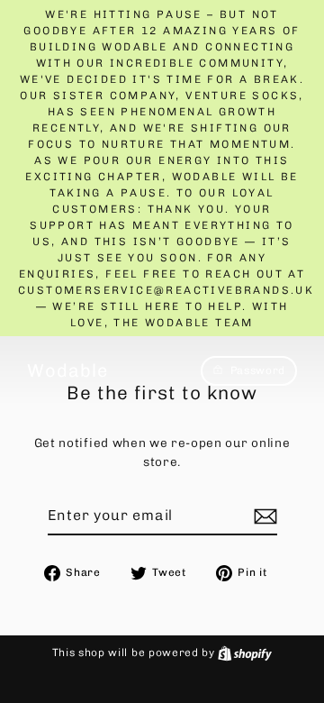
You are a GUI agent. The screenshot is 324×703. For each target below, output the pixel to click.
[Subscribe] (262, 516)
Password (257, 370)
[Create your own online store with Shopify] (245, 652)
